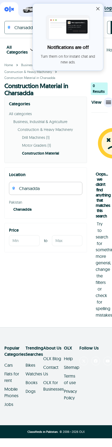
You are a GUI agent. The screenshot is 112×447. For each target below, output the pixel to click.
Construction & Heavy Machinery (28, 72)
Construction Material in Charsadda (29, 78)
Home (8, 65)
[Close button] (98, 9)
